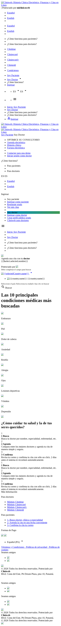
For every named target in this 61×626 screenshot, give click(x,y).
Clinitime (11, 49)
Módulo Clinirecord (16, 504)
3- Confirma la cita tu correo (20, 525)
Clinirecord (12, 54)
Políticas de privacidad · (37, 547)
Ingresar (11, 85)
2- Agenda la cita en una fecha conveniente (27, 522)
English (10, 18)
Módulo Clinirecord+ (17, 507)
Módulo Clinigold (15, 510)
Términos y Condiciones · (13, 547)
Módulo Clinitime (15, 502)
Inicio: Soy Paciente (16, 107)
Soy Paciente (13, 75)
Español (11, 13)
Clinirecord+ (13, 59)
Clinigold (11, 65)
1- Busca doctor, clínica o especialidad (25, 520)
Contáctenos (13, 70)
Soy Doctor (12, 79)
